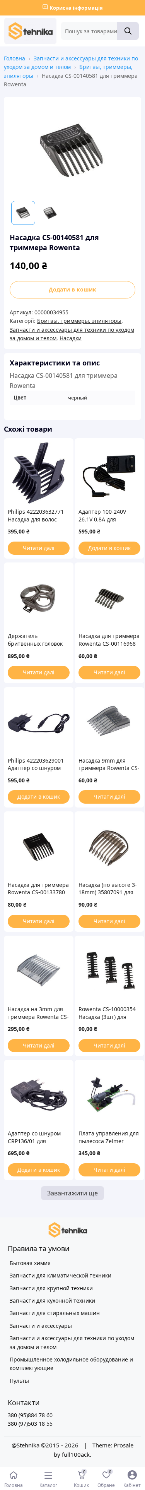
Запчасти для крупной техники (51, 1288)
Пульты (19, 1380)
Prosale (123, 1445)
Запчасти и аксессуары (41, 1325)
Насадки (71, 338)
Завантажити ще (72, 1193)
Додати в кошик (72, 289)
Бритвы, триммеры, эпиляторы (79, 320)
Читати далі (39, 548)
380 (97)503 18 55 (30, 1423)
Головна (14, 58)
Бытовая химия (30, 1263)
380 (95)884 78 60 (30, 1415)
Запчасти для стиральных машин (55, 1313)
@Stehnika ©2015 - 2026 (46, 1445)
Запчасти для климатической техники (60, 1275)
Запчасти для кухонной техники (52, 1300)
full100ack (76, 1454)
